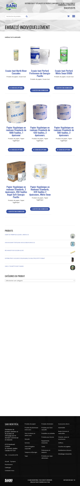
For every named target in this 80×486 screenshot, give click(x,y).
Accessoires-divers (63, 424)
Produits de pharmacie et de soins (31, 429)
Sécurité (27, 439)
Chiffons (60, 443)
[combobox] (40, 280)
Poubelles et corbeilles (48, 433)
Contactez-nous (9, 470)
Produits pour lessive (47, 437)
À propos (13, 461)
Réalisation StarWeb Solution (40, 482)
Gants (43, 446)
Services (27, 443)
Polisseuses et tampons (45, 451)
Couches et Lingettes (64, 446)
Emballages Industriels (65, 454)
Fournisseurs (9, 464)
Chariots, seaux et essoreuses (63, 438)
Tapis (26, 456)
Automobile (61, 427)
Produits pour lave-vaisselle (47, 429)
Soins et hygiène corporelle (30, 447)
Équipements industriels (45, 442)
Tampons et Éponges (31, 452)
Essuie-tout (22, 77)
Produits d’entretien (47, 424)
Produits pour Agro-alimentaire (47, 457)
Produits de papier (12, 77)
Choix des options (17, 88)
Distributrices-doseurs (64, 450)
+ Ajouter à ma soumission (40, 90)
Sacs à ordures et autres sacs (30, 434)
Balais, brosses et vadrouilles (63, 432)
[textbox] (40, 280)
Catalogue (8, 467)
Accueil (7, 461)
